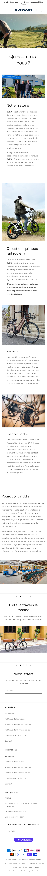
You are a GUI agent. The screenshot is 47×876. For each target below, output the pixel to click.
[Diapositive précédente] (16, 596)
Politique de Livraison (14, 719)
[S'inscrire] (39, 691)
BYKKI (14, 859)
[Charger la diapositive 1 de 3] (20, 596)
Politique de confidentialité (15, 863)
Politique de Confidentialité (17, 730)
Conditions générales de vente (32, 871)
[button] (4, 10)
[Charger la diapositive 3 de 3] (26, 596)
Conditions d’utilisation (36, 863)
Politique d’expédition (18, 867)
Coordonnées (34, 867)
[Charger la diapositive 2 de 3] (23, 596)
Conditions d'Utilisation (15, 735)
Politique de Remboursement (18, 724)
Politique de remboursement (30, 859)
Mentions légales (12, 871)
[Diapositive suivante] (30, 596)
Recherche (9, 713)
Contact (8, 741)
